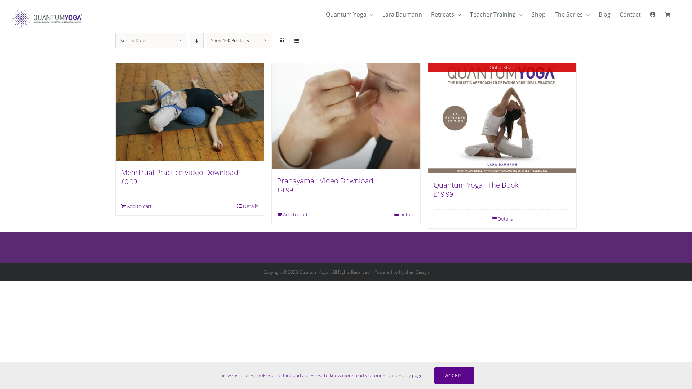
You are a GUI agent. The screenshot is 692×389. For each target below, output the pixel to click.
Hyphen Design (414, 272)
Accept (454, 375)
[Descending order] (197, 40)
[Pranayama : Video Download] (346, 116)
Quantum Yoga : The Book (476, 185)
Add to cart (139, 206)
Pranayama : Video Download (325, 180)
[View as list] (296, 40)
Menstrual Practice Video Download (179, 172)
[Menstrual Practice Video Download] (190, 112)
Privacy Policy (397, 375)
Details (250, 206)
